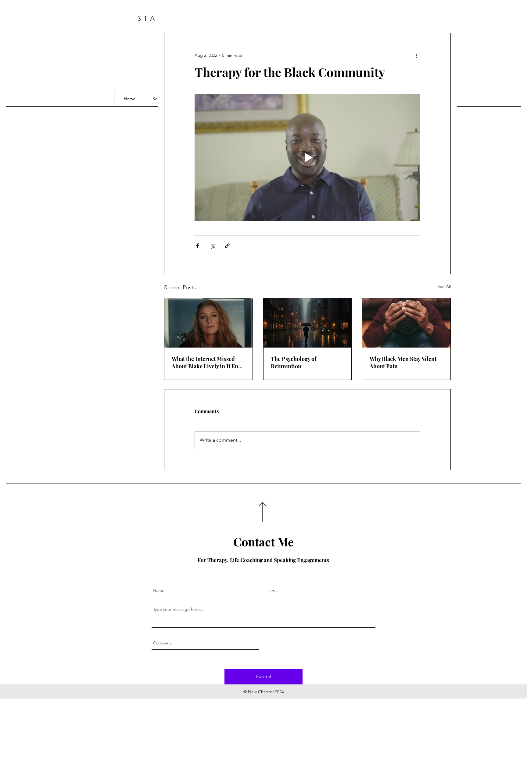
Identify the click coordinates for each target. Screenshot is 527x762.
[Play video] (307, 157)
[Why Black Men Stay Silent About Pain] (406, 323)
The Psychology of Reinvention (293, 362)
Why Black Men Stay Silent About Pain (403, 362)
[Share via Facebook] (197, 246)
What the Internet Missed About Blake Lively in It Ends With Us (208, 362)
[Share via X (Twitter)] (212, 246)
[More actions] (416, 55)
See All (444, 286)
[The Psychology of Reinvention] (308, 323)
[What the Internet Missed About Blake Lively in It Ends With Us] (208, 323)
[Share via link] (227, 246)
